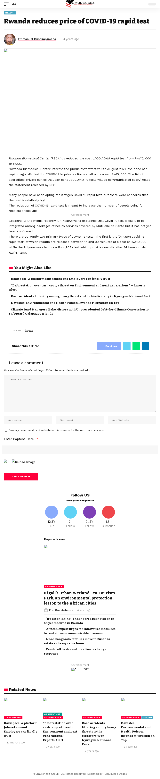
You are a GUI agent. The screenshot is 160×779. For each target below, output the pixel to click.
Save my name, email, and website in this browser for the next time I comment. (58, 430)
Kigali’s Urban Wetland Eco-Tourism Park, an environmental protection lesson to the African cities (79, 598)
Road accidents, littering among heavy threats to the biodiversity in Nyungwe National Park (81, 296)
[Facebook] (51, 517)
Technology (13, 717)
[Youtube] (108, 517)
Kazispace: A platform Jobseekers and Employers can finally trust (60, 279)
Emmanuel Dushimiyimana (37, 39)
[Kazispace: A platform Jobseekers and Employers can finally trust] (21, 708)
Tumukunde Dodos (115, 773)
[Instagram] (89, 517)
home (29, 330)
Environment (53, 586)
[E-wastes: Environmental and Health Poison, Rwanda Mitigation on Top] (138, 708)
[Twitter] (70, 517)
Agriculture (52, 714)
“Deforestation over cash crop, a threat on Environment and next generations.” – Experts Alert (60, 731)
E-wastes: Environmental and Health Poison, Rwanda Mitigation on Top (65, 303)
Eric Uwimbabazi (60, 610)
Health (9, 13)
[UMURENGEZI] (80, 4)
